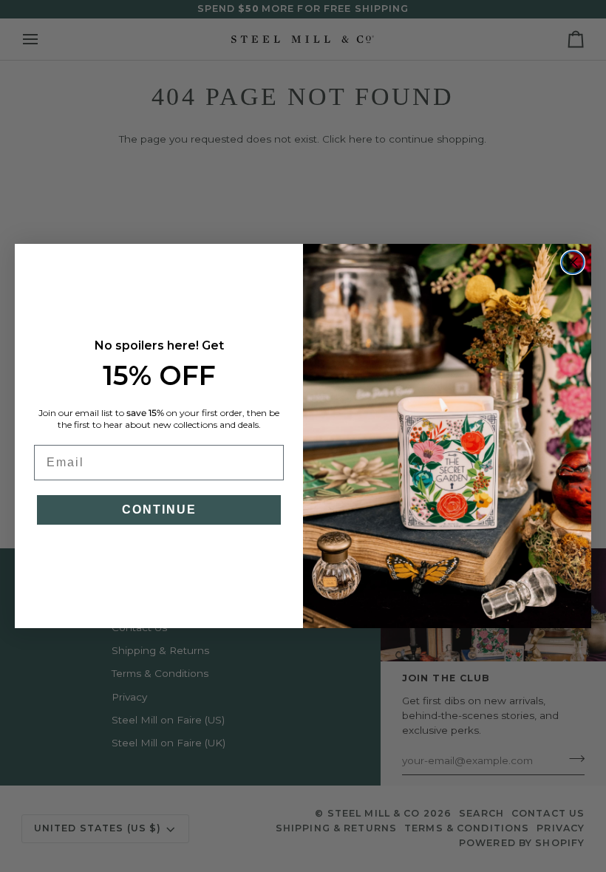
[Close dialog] (573, 262)
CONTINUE (159, 509)
